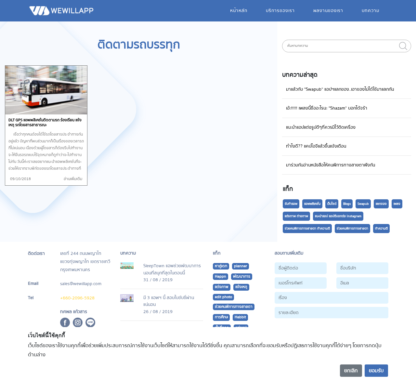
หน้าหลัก (238, 10)
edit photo (223, 297)
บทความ (370, 10)
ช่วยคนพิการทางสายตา (352, 228)
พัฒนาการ (241, 276)
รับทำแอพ (291, 203)
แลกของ (381, 203)
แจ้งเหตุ (241, 287)
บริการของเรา (280, 10)
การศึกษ (221, 317)
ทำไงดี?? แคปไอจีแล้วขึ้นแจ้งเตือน (316, 146)
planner (240, 266)
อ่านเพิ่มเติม (73, 179)
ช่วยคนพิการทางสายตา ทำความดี (307, 228)
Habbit (240, 317)
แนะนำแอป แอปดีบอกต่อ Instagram (338, 216)
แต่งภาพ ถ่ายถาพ (296, 216)
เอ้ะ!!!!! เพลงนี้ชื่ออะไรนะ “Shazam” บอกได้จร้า (326, 108)
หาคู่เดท (221, 266)
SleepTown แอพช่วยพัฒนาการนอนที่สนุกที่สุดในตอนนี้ (172, 269)
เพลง (397, 203)
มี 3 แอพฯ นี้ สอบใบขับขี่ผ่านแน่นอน (168, 301)
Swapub (363, 203)
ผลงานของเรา (328, 10)
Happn (220, 276)
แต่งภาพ (221, 287)
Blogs (347, 203)
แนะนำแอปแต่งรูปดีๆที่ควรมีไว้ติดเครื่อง (321, 127)
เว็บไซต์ (331, 203)
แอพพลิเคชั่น (312, 203)
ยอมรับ (376, 370)
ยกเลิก (351, 370)
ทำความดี (381, 228)
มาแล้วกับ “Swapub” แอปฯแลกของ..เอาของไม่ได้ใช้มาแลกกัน (340, 89)
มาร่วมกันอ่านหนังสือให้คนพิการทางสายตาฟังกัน (330, 165)
